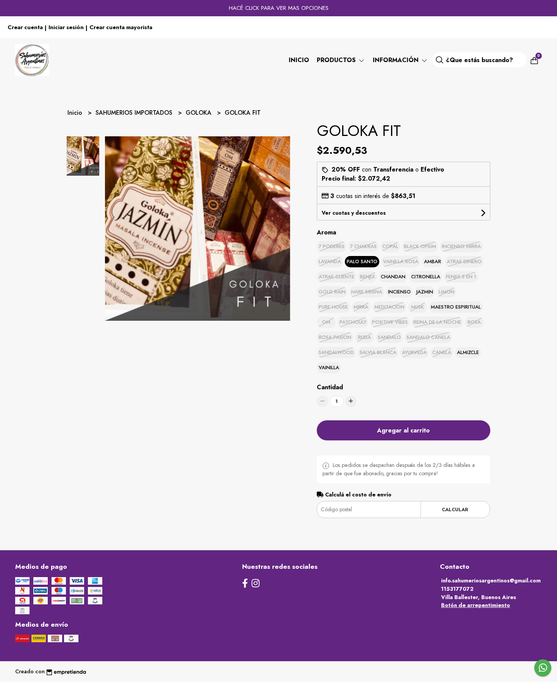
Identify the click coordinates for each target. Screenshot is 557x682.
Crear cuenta (25, 27)
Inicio (299, 60)
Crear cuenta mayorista (120, 27)
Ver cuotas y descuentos (354, 213)
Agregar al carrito (403, 430)
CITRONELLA (425, 276)
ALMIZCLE (468, 352)
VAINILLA (329, 367)
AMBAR (432, 261)
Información (397, 60)
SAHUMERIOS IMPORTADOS (134, 112)
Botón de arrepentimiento (475, 605)
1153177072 (457, 589)
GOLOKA (199, 112)
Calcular (455, 509)
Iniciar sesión (66, 27)
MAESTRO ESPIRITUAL (456, 307)
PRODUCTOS (337, 60)
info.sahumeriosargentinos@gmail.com (491, 580)
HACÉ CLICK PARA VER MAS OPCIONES (279, 8)
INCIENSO (399, 291)
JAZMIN (424, 291)
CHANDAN (393, 276)
